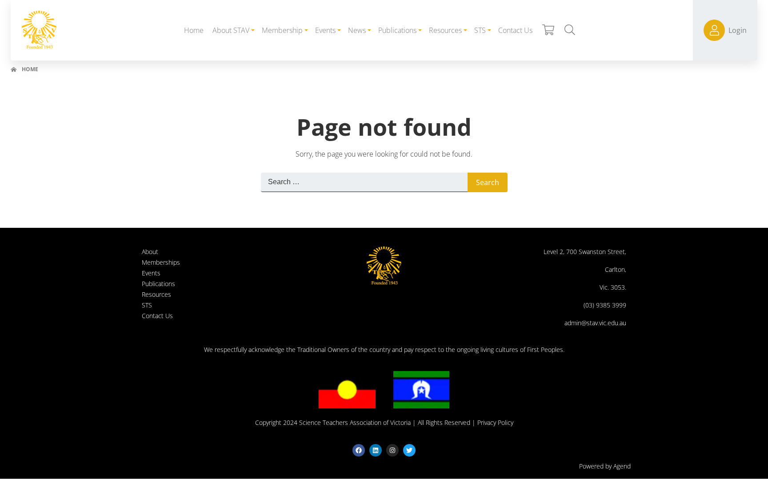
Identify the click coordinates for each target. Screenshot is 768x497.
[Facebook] (358, 450)
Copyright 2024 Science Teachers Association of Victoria (333, 422)
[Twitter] (409, 450)
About (150, 251)
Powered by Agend (605, 466)
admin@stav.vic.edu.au (595, 323)
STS (147, 305)
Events (151, 273)
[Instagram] (392, 450)
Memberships (161, 262)
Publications (158, 283)
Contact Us (157, 315)
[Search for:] (364, 182)
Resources (156, 294)
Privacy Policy (495, 422)
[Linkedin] (375, 450)
